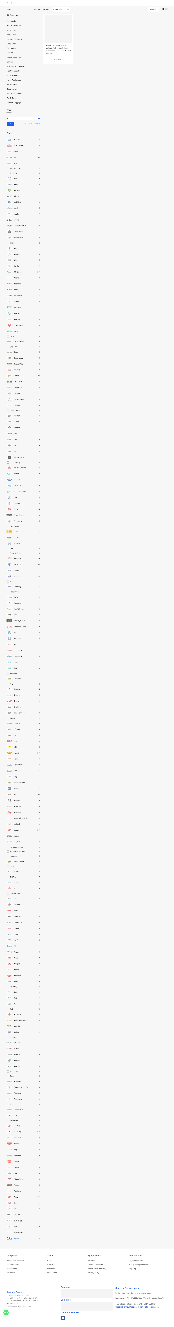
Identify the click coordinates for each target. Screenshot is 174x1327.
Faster (16, 537)
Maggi (16, 753)
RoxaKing (14, 987)
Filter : (9, 9)
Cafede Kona (19, 342)
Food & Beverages (14, 57)
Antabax (17, 208)
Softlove (13, 1037)
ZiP (15, 1209)
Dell (15, 434)
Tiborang (17, 1093)
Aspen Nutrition (20, 226)
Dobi (15, 451)
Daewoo (17, 428)
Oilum (12, 866)
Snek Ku (17, 1026)
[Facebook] (63, 1318)
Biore (16, 290)
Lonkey (17, 741)
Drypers (17, 480)
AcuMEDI (13, 173)
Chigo (16, 352)
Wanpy (16, 1161)
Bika (15, 260)
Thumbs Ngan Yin (21, 1087)
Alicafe (16, 196)
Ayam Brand (19, 232)
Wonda (16, 1185)
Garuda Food (19, 564)
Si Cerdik (17, 1014)
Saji (15, 1004)
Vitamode (17, 1155)
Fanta (16, 531)
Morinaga (17, 812)
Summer (17, 1060)
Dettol (16, 445)
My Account (52, 1273)
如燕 (15, 1227)
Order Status (52, 1269)
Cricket (16, 422)
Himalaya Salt (19, 621)
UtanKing (17, 1132)
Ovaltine (17, 904)
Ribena (16, 970)
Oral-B (16, 882)
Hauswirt (17, 603)
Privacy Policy (93, 1273)
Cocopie (17, 393)
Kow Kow (17, 707)
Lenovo (17, 723)
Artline (16, 220)
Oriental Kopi (15, 893)
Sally (12, 1009)
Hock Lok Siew (20, 627)
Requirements (12, 1269)
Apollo (16, 214)
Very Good (18, 1149)
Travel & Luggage (14, 103)
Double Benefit (20, 457)
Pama (16, 910)
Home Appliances (14, 80)
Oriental (17, 888)
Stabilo (16, 1048)
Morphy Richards (20, 818)
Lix (15, 735)
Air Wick (17, 190)
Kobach (17, 689)
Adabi (16, 178)
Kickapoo (17, 679)
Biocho (16, 278)
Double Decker (20, 468)
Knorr (12, 684)
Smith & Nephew (20, 1020)
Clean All (36, 9)
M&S (15, 747)
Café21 (13, 336)
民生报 (16, 1238)
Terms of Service (146, 1307)
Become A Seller (13, 1265)
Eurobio (17, 503)
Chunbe (17, 370)
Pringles (17, 964)
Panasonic (18, 916)
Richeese (17, 976)
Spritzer (17, 1042)
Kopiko (16, 701)
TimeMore (18, 1099)
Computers (11, 44)
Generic (17, 576)
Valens (16, 1144)
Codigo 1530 (19, 399)
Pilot (15, 946)
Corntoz (17, 416)
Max (15, 771)
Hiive (16, 615)
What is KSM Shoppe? (15, 1261)
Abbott (16, 157)
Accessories (12, 21)
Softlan (16, 1032)
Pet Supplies (12, 84)
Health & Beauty (13, 71)
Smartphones (12, 89)
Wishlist (50, 1265)
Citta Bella (18, 382)
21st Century (19, 146)
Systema (17, 1081)
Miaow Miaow (19, 783)
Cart (49, 1261)
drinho (16, 474)
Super (12, 1076)
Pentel (16, 928)
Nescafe (17, 836)
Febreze (17, 543)
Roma (16, 982)
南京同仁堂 (18, 1221)
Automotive (11, 30)
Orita (16, 899)
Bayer (16, 248)
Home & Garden (13, 75)
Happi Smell (15, 592)
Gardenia (17, 558)
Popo (16, 958)
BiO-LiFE (17, 272)
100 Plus (17, 140)
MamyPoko (18, 765)
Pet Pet (17, 940)
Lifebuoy (17, 729)
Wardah (17, 1167)
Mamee (17, 759)
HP (15, 633)
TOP (15, 1115)
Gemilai (16, 570)
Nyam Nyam (19, 861)
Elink (15, 497)
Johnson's (18, 656)
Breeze (16, 313)
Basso (12, 243)
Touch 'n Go (15, 1121)
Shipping (132, 1269)
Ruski (16, 992)
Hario (16, 597)
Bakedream (18, 238)
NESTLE (17, 842)
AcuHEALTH (15, 169)
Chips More (18, 358)
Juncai (16, 662)
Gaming (10, 62)
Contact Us (11, 1273)
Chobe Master (19, 364)
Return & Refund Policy (97, 1269)
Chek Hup (14, 347)
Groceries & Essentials (16, 66)
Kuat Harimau (19, 713)
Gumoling (17, 587)
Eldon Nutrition (20, 491)
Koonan (17, 695)
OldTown (13, 877)
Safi (15, 998)
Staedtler (17, 1054)
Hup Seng (18, 638)
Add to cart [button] (58, 59)
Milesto (16, 788)
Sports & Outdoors (14, 93)
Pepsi (16, 934)
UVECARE (18, 1138)
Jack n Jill (18, 650)
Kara (15, 668)
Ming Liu (17, 800)
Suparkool (14, 1071)
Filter (10, 124)
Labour (13, 718)
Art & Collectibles (14, 26)
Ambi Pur (17, 202)
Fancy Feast (15, 526)
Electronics (11, 48)
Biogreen (17, 284)
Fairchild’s (18, 521)
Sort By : (46, 9)
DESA (16, 439)
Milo (15, 794)
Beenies (17, 254)
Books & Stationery (14, 39)
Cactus (16, 331)
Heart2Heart (19, 609)
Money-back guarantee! (138, 1265)
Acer (15, 163)
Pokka (16, 952)
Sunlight (17, 1066)
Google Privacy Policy (125, 1307)
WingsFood (18, 1179)
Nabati (16, 830)
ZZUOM (17, 1215)
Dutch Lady (18, 485)
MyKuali (17, 824)
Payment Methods (136, 1261)
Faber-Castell (19, 515)
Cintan (16, 376)
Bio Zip (16, 266)
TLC (11, 1104)
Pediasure (18, 922)
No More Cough (16, 847)
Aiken (16, 184)
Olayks (16, 872)
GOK (11, 581)
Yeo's (16, 1197)
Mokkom (17, 806)
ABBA (16, 152)
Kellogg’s (13, 673)
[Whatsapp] (6, 1312)
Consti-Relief (15, 411)
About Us (91, 1261)
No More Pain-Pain (17, 851)
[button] (163, 9)
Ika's (16, 644)
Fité (11, 549)
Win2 (16, 1173)
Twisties (17, 1126)
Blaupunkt (18, 296)
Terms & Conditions (95, 1265)
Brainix (16, 301)
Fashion (10, 53)
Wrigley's (17, 1191)
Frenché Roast (16, 553)
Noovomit (14, 856)
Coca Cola (18, 388)
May (15, 777)
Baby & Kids (12, 35)
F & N (16, 509)
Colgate (17, 405)
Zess (15, 1203)
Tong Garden (19, 1109)
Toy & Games (12, 98)
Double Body (15, 462)
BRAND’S (17, 307)
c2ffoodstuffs (19, 325)
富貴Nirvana (18, 1232)
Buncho (17, 319)
